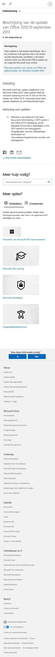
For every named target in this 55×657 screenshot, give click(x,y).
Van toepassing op (13, 37)
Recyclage (7, 440)
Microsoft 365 (9, 392)
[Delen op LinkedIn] (10, 152)
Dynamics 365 (9, 521)
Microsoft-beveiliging (12, 297)
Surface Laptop (9, 377)
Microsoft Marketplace (12, 575)
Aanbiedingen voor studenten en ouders (18, 488)
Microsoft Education (11, 459)
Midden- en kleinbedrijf (12, 541)
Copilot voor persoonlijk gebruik (15, 387)
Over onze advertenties (12, 648)
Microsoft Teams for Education (15, 468)
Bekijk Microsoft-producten (14, 396)
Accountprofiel (9, 415)
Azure (6, 517)
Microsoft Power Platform (13, 579)
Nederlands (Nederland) (17, 622)
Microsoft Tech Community (14, 570)
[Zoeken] (48, 182)
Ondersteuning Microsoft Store (15, 425)
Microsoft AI (8, 507)
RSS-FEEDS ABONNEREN (18, 158)
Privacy (32, 638)
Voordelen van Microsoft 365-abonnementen (24, 239)
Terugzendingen (10, 430)
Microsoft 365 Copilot (12, 531)
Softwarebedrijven (10, 584)
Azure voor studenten (12, 493)
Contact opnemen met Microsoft (16, 638)
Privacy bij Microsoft (11, 608)
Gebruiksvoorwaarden (12, 643)
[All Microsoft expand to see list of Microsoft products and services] (3, 4)
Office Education (10, 478)
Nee (36, 356)
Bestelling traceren (11, 435)
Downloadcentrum (10, 420)
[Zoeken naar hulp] (10, 4)
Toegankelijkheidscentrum (15, 326)
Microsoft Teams (10, 536)
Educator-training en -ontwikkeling (16, 483)
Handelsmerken (27, 643)
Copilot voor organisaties (13, 382)
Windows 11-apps (10, 401)
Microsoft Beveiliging (11, 512)
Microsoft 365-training (13, 268)
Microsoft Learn (9, 560)
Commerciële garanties (12, 445)
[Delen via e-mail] (18, 152)
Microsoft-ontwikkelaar (12, 555)
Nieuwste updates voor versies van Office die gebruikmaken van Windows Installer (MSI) (25, 69)
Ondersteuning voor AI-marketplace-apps (19, 565)
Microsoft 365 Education (13, 473)
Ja (17, 356)
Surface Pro (8, 372)
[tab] (14, 203)
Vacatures (7, 603)
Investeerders (9, 613)
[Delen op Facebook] (5, 152)
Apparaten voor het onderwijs (15, 464)
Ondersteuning (10, 10)
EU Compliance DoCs (31, 648)
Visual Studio (8, 589)
